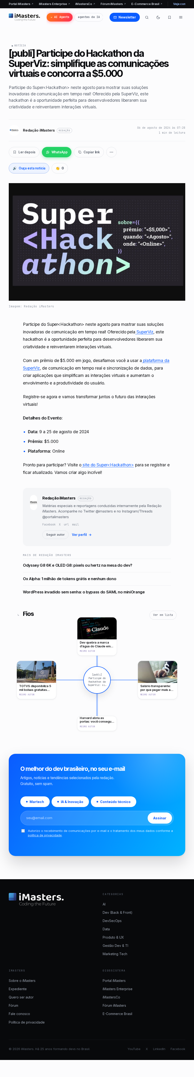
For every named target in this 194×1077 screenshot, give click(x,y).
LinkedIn (159, 1049)
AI (104, 904)
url (66, 524)
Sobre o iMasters (22, 981)
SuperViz (144, 331)
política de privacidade (45, 835)
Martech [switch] (37, 802)
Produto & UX (113, 937)
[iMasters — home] (24, 17)
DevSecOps (112, 921)
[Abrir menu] (180, 17)
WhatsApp (60, 152)
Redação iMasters (58, 498)
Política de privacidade (27, 1022)
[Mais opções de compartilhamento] (111, 152)
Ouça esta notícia (29, 168)
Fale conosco (19, 1014)
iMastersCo (85, 4)
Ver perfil (82, 535)
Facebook (49, 524)
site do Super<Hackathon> (107, 464)
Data (106, 929)
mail (75, 524)
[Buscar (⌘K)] (146, 17)
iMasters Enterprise (54, 4)
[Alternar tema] (158, 17)
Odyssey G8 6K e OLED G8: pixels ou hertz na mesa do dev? (77, 565)
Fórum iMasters (113, 4)
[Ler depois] (169, 17)
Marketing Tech (115, 954)
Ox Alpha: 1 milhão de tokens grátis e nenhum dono (69, 578)
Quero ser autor (21, 997)
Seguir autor (55, 534)
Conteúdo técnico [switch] (115, 802)
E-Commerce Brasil (147, 4)
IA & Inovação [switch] (72, 802)
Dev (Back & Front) (117, 912)
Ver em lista (163, 615)
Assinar (159, 818)
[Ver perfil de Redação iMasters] (33, 517)
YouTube (134, 1049)
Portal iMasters (21, 4)
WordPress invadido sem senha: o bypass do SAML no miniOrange (84, 592)
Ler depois (26, 152)
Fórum (13, 1005)
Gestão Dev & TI (115, 946)
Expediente (18, 989)
